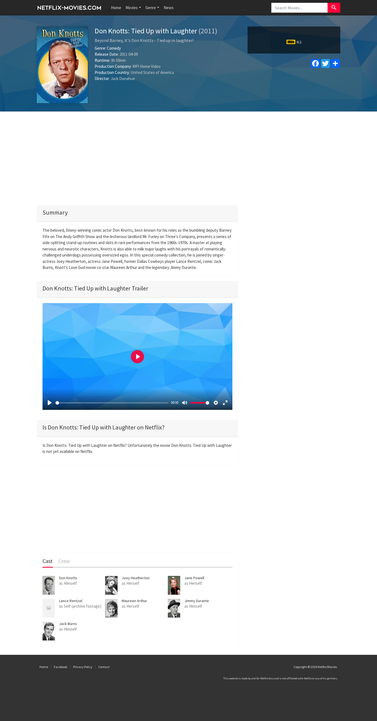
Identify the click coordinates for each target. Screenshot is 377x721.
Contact (104, 667)
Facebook (60, 667)
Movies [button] (132, 7)
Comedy (114, 48)
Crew (64, 561)
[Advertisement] (188, 158)
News (169, 7)
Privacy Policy (82, 667)
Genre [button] (150, 7)
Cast (48, 561)
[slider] (112, 402)
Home (116, 7)
